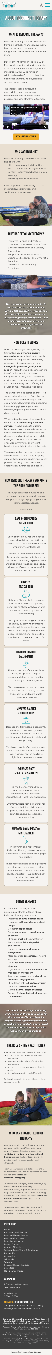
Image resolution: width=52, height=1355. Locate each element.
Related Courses (11, 1244)
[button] (41, 5)
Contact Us (9, 1253)
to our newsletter (18, 1302)
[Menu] (47, 5)
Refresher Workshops (14, 1241)
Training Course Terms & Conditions (21, 1250)
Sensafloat (9, 1268)
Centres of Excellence (14, 1247)
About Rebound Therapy (15, 1232)
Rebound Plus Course (14, 1238)
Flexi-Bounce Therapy (14, 1271)
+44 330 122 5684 (12, 1287)
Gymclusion (9, 1256)
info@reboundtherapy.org (16, 1284)
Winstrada (9, 1259)
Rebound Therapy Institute (16, 1265)
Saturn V (8, 1262)
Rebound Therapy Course (16, 1235)
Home (7, 1229)
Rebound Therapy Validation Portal (24, 1213)
